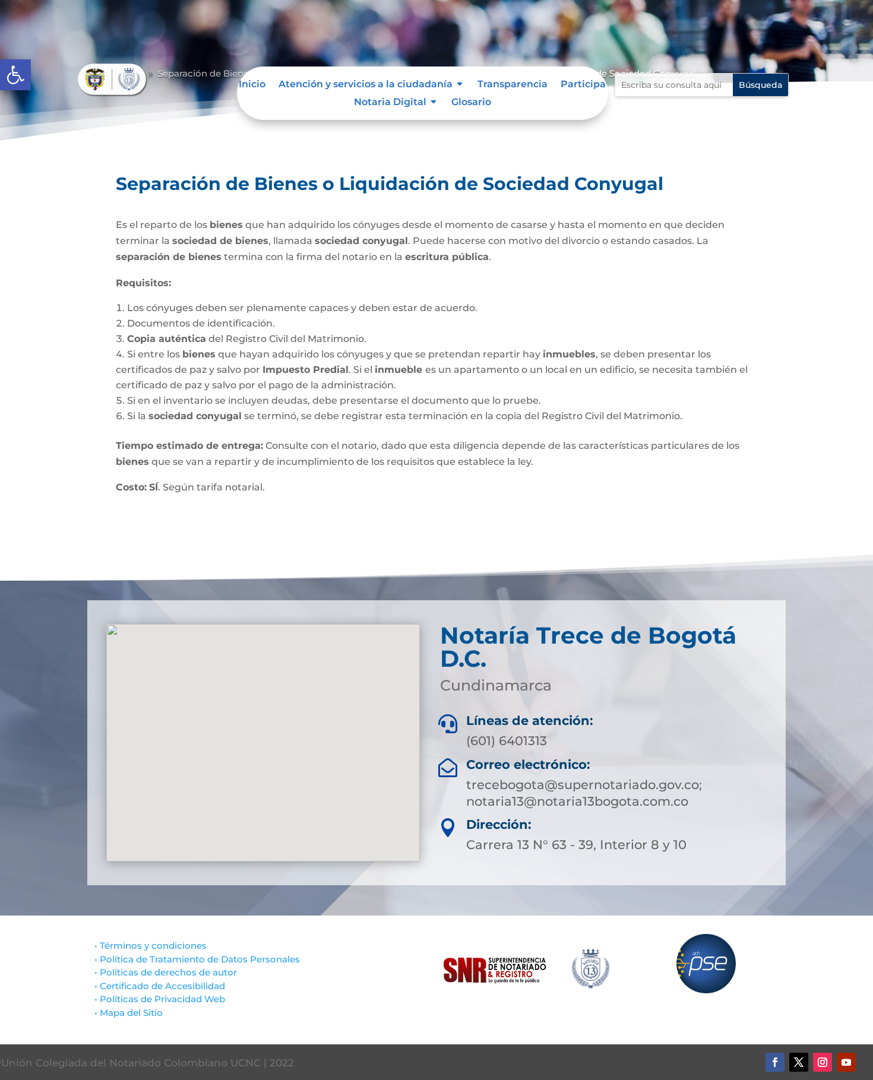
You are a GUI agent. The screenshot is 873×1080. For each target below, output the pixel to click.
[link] (15, 74)
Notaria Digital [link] (390, 102)
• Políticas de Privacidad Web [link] (159, 999)
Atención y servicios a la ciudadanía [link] (366, 85)
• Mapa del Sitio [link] (129, 1012)
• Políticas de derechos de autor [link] (165, 972)
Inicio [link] (252, 85)
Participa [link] (583, 85)
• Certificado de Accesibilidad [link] (159, 986)
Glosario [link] (471, 102)
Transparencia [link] (512, 85)
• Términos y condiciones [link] (150, 945)
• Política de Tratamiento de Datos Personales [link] (197, 959)
